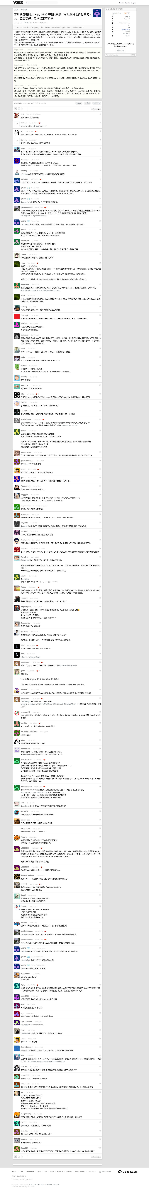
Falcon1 (24, 402)
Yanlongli (24, 315)
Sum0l (23, 895)
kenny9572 (25, 1075)
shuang (24, 307)
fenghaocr (25, 284)
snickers (24, 1067)
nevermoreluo (26, 759)
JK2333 (24, 365)
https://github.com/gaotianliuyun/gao (34, 215)
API (45, 1171)
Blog (39, 1171)
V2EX (16, 9)
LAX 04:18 (48, 1184)
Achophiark (25, 748)
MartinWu (24, 811)
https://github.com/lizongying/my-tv (33, 126)
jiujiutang (24, 335)
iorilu (23, 357)
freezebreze (25, 820)
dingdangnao (26, 606)
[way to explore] (18, 3)
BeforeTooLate (26, 1047)
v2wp (23, 263)
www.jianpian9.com (33, 657)
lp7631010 (25, 848)
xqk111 (23, 1122)
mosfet (23, 430)
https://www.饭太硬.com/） (68, 665)
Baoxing (24, 170)
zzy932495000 (26, 1021)
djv (22, 1092)
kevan (23, 469)
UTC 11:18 (32, 1184)
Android (24, 9)
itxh (22, 1055)
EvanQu (24, 906)
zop (22, 1013)
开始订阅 (120, 50)
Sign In (133, 3)
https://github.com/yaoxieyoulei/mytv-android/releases (40, 290)
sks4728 (24, 411)
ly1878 (26, 23)
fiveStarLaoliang (27, 875)
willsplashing (26, 1114)
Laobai (23, 254)
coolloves (25, 224)
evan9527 (24, 159)
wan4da (24, 723)
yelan (23, 1030)
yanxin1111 (25, 973)
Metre (23, 348)
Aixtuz (23, 587)
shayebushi (25, 506)
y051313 (24, 884)
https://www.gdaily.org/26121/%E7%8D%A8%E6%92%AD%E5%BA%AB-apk (48, 704)
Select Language (106, 1171)
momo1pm (25, 514)
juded (23, 148)
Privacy (60, 1171)
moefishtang (26, 419)
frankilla (24, 377)
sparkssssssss (27, 207)
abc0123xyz (25, 828)
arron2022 (25, 996)
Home (121, 3)
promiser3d (25, 712)
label (23, 645)
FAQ (52, 1171)
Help (21, 1171)
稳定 (88, 103)
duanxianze (25, 623)
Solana (69, 1171)
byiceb (23, 229)
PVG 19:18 (40, 1184)
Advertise (30, 1171)
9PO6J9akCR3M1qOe (29, 731)
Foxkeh (24, 837)
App (79, 103)
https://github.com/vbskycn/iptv (32, 1024)
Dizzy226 (24, 1148)
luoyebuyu (25, 662)
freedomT (24, 689)
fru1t (22, 1004)
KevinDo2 (24, 557)
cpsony (24, 922)
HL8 (22, 114)
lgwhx (23, 477)
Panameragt (25, 486)
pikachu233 (25, 385)
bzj (22, 131)
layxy (23, 985)
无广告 (97, 103)
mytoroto (24, 179)
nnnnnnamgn (26, 452)
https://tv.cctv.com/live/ (70, 425)
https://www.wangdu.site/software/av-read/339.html (46, 1061)
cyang (116, 55)
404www (24, 531)
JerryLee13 (25, 540)
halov (23, 740)
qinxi (17, 52)
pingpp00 (24, 494)
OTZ (22, 394)
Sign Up (127, 3)
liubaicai (24, 1139)
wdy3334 (24, 523)
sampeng (24, 548)
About (14, 1171)
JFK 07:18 (56, 1184)
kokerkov (24, 1131)
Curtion (24, 123)
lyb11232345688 (27, 460)
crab (22, 803)
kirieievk (24, 323)
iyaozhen (24, 631)
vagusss (24, 598)
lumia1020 (25, 240)
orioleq (18, 88)
